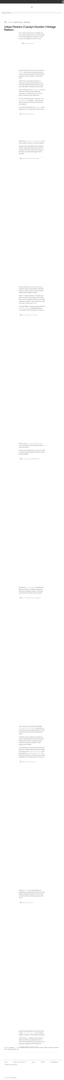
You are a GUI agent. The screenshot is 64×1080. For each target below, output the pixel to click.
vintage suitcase (36, 89)
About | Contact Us (20, 1062)
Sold (6, 1062)
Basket (22, 1047)
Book (26, 1047)
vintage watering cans (35, 751)
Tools (5, 1049)
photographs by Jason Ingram (27, 728)
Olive (38, 1047)
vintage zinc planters (24, 308)
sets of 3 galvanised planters (34, 443)
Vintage (9, 1049)
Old (35, 1047)
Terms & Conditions (11, 1064)
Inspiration (11, 1047)
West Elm (21, 72)
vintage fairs (39, 107)
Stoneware (51, 1047)
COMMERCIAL (54, 1062)
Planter (41, 1047)
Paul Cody (27, 22)
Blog (33, 1062)
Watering (14, 1049)
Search (60, 13)
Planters (46, 1047)
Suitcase (56, 1047)
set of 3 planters (30, 587)
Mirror (32, 1047)
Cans (29, 1047)
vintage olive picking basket (33, 141)
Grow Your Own (28, 1033)
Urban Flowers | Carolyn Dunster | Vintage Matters (30, 28)
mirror (25, 890)
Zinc (18, 1049)
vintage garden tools (35, 753)
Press (43, 1062)
